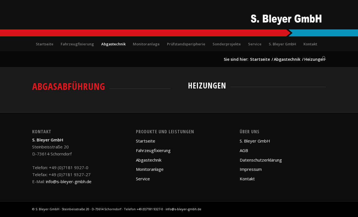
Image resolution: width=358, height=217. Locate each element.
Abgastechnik (148, 160)
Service (143, 178)
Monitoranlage (150, 169)
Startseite (145, 141)
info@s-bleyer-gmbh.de (68, 181)
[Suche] (322, 58)
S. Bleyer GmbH (255, 141)
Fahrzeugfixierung (153, 150)
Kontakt (247, 178)
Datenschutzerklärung (261, 160)
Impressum (251, 169)
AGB (244, 150)
